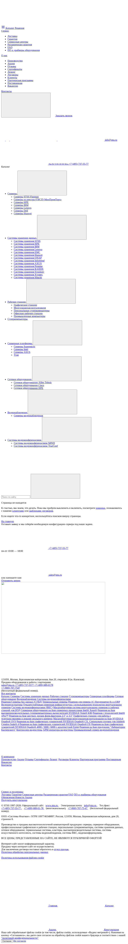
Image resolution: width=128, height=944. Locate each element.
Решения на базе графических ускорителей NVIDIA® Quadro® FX (55, 724)
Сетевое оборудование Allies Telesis (33, 382)
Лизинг (11, 72)
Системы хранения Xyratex (28, 274)
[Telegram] (81, 140)
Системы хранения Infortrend (29, 260)
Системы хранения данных (22, 238)
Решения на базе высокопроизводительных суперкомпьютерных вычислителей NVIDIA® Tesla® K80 (58, 711)
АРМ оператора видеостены (58, 730)
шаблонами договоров (41, 510)
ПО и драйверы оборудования (23, 50)
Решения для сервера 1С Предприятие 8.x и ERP (94, 702)
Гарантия (12, 39)
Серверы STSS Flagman (26, 196)
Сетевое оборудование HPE (28, 388)
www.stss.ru (52, 805)
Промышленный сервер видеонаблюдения (96, 730)
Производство (15, 60)
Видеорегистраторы (12, 704)
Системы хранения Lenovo (28, 249)
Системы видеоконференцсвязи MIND (34, 443)
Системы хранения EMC (27, 252)
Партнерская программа (20, 80)
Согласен (6, 941)
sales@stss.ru (8, 685)
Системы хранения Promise (28, 266)
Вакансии (12, 86)
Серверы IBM (21, 205)
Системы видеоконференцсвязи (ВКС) (32, 707)
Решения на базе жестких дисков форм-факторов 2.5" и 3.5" (41, 716)
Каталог (5, 696)
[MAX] (8, 140)
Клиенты (12, 77)
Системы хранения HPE (26, 244)
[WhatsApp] (33, 140)
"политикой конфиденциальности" (20, 938)
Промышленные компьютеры (29, 316)
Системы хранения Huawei (28, 255)
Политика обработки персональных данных (24, 852)
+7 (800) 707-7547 (10, 688)
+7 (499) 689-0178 (43, 685)
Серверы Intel (21, 349)
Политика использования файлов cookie (22, 857)
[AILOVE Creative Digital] (24, 881)
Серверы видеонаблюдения (28, 415)
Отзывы (11, 66)
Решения (6, 702)
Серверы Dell (21, 210)
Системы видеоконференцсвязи (24, 440)
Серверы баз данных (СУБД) (26, 702)
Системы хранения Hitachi (28, 277)
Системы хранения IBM (26, 246)
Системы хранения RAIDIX (29, 269)
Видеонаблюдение (17, 412)
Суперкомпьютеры (17, 319)
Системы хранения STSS (27, 241)
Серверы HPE (21, 202)
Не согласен (19, 941)
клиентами (18, 510)
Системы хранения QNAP (28, 258)
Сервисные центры (17, 41)
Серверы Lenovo (22, 208)
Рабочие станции (16, 302)
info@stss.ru (90, 805)
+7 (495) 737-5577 (24, 685)
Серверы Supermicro (24, 346)
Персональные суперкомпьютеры (31, 310)
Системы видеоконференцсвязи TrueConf (36, 446)
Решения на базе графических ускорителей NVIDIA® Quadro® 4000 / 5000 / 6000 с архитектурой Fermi (62, 725)
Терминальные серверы (55, 702)
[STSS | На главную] (24, 23)
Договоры (12, 74)
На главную (7, 521)
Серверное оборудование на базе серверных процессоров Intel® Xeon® (59, 710)
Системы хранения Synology (29, 272)
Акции (11, 63)
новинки (100, 508)
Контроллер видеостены (29, 730)
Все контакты (8, 693)
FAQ (9, 47)
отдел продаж (61, 849)
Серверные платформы (20, 343)
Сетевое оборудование (19, 379)
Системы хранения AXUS (28, 263)
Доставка (12, 36)
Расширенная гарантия (19, 44)
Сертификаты (14, 69)
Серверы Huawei (23, 213)
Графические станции (25, 305)
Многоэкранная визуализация (30, 307)
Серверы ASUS (22, 352)
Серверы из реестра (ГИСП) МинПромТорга (37, 199)
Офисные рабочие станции (28, 313)
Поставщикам (14, 83)
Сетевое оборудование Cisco (29, 385)
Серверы (12, 193)
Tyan (16, 355)
